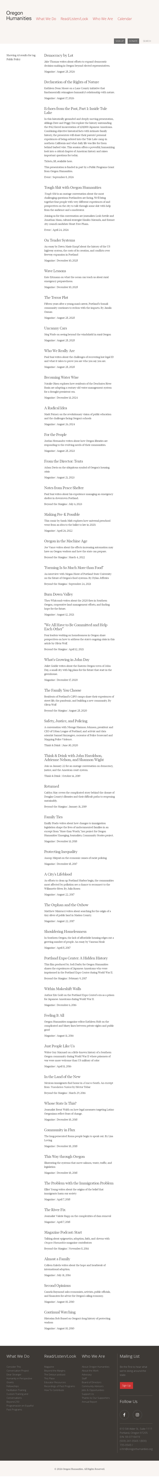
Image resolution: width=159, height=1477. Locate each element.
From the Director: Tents (63, 460)
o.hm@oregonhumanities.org (136, 1449)
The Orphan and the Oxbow (66, 904)
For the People (55, 434)
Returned (51, 786)
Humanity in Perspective (19, 1378)
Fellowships (13, 1386)
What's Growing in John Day (66, 659)
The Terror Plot (56, 297)
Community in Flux (59, 1129)
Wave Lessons (55, 270)
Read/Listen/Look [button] (74, 18)
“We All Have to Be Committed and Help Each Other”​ (75, 626)
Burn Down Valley (58, 594)
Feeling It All (54, 1015)
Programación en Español (20, 1405)
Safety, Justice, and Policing (65, 720)
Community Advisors (93, 1386)
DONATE (133, 41)
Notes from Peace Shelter (64, 487)
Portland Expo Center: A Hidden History (76, 957)
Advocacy (87, 1374)
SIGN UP (120, 41)
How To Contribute (54, 1390)
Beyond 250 (13, 1401)
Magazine (49, 1366)
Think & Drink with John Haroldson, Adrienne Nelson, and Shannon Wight (74, 757)
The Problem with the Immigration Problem (79, 1182)
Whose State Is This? (60, 1103)
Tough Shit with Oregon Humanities (72, 187)
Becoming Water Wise (61, 377)
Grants (10, 1382)
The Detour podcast (54, 1374)
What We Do (18, 1356)
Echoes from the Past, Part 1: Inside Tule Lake (75, 110)
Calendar (125, 18)
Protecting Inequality (60, 851)
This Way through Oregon (64, 1156)
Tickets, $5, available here (58, 161)
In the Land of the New (62, 1076)
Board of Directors (91, 1382)
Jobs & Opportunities (93, 1390)
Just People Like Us (59, 1045)
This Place (49, 1378)
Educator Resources (55, 1382)
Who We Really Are (59, 350)
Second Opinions (57, 1285)
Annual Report (89, 1401)
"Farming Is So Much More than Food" (73, 567)
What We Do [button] (46, 18)
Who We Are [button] (103, 18)
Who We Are (93, 1356)
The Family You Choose (62, 690)
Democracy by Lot (58, 55)
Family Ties (53, 816)
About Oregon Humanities (95, 1366)
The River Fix (55, 1209)
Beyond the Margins (54, 1370)
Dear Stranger (14, 1374)
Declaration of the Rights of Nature (71, 81)
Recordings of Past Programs (59, 1386)
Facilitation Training (16, 1390)
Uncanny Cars (55, 327)
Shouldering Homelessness (65, 931)
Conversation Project (18, 1370)
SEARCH (147, 41)
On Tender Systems (59, 239)
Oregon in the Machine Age (65, 540)
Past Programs (14, 1409)
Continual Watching (60, 1311)
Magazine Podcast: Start (63, 1232)
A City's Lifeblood (58, 873)
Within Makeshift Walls (62, 988)
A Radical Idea (55, 407)
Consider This (14, 1366)
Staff (84, 1378)
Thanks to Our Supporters (96, 1397)
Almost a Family (57, 1258)
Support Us (88, 1393)
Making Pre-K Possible (62, 514)
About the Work (90, 1370)
